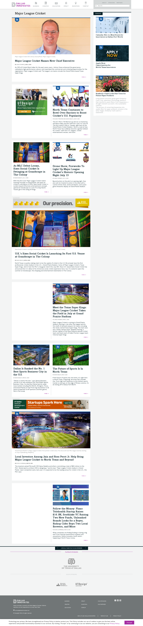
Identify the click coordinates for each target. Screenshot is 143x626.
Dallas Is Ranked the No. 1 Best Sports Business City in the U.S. (30, 372)
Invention (75, 6)
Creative (46, 6)
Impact (66, 6)
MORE (83, 77)
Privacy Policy (117, 616)
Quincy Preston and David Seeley (63, 119)
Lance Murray (20, 64)
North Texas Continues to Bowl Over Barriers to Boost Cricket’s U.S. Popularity (69, 113)
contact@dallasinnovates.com (22, 610)
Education (56, 6)
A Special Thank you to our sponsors (71, 548)
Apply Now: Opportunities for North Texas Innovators (106, 65)
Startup (86, 6)
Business (36, 6)
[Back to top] (135, 613)
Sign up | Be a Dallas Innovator (86, 616)
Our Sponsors (102, 601)
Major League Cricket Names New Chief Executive (45, 61)
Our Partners (102, 604)
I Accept (129, 623)
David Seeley (18, 178)
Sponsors (111, 3)
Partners (120, 3)
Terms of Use (104, 616)
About (104, 3)
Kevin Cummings (21, 463)
